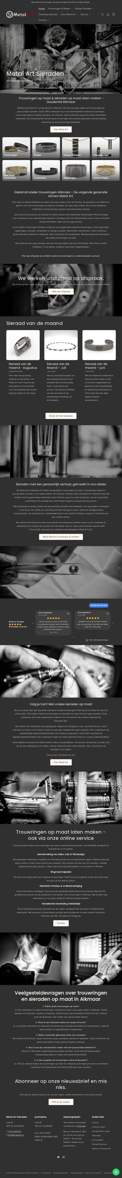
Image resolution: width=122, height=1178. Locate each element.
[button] (60, 9)
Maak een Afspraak (61, 291)
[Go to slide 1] (71, 637)
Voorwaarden (97, 1140)
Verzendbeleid (109, 1173)
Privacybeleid (46, 1173)
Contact (61, 923)
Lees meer (53, 632)
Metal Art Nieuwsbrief (101, 1149)
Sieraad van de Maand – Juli (58, 366)
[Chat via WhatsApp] (116, 1172)
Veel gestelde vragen (101, 1131)
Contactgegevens (76, 1173)
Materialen (96, 1135)
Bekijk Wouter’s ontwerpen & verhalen (61, 537)
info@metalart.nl (16, 1135)
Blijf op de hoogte (61, 1102)
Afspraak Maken (98, 1127)
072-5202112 (14, 1131)
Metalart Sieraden (18, 1173)
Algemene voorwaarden (93, 1173)
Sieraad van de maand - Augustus (23, 366)
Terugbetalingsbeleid (60, 1173)
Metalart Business (99, 1144)
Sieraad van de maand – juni (96, 366)
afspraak (81, 1126)
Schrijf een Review (99, 605)
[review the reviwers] (68, 614)
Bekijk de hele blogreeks (61, 416)
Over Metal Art (61, 129)
